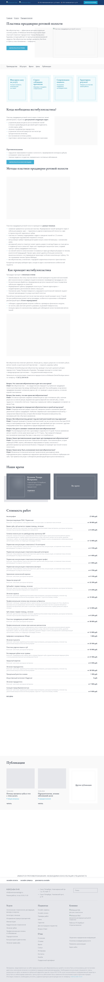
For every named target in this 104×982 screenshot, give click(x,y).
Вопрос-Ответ (42, 929)
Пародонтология (12, 936)
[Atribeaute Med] (25, 2)
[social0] (88, 880)
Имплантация (11, 922)
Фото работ (56, 12)
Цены (65, 12)
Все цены (10, 696)
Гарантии (41, 923)
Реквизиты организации (77, 944)
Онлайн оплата (12, 880)
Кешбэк (40, 957)
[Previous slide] (92, 467)
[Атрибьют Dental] (16, 10)
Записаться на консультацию (20, 162)
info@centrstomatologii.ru (14, 892)
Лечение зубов (11, 928)
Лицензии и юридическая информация (82, 938)
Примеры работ (43, 916)
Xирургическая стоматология (16, 925)
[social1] (92, 880)
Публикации (46, 66)
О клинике (41, 938)
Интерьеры (42, 951)
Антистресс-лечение (13, 915)
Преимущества (11, 66)
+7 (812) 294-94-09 (22, 377)
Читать (9, 804)
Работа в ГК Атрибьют (76, 924)
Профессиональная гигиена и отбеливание (15, 932)
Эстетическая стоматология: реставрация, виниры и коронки (20, 911)
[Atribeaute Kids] (12, 2)
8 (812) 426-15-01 (92, 9)
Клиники (89, 12)
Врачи (46, 12)
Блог (80, 12)
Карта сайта (73, 947)
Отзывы (73, 12)
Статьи (40, 948)
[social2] (96, 880)
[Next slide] (97, 467)
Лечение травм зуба (13, 943)
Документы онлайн (42, 880)
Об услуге (23, 66)
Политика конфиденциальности (80, 941)
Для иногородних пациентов (47, 926)
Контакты (41, 954)
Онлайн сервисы (26, 880)
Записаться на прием (90, 2)
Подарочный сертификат (46, 960)
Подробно (31, 490)
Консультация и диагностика (16, 940)
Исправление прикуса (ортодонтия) (18, 918)
